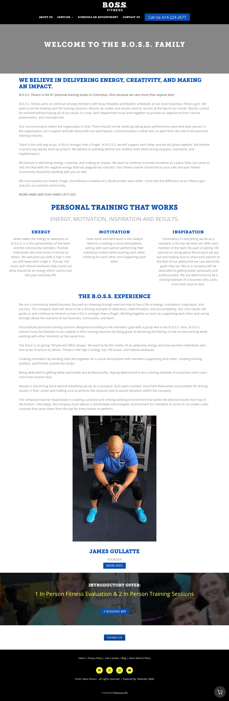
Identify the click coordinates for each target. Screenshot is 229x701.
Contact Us (131, 17)
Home (82, 658)
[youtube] (129, 670)
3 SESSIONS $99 (114, 611)
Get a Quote (112, 658)
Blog (123, 658)
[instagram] (119, 670)
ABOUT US (46, 17)
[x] (109, 670)
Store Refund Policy (140, 658)
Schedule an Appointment (98, 17)
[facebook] (99, 670)
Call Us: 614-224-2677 (167, 17)
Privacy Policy (95, 658)
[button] (220, 692)
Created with (115, 692)
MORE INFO (114, 565)
